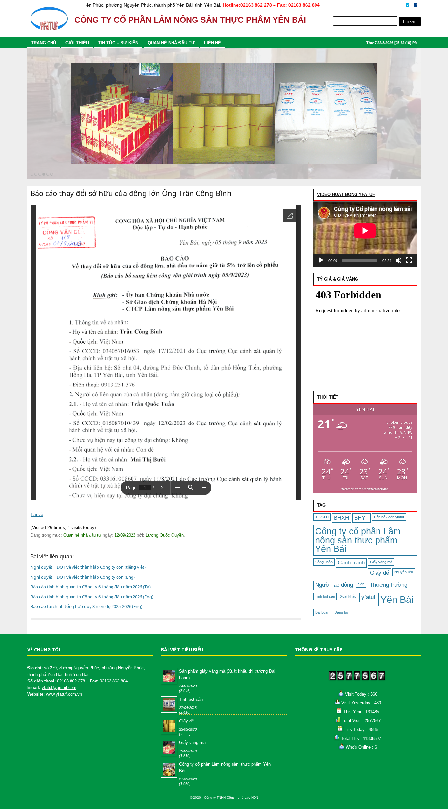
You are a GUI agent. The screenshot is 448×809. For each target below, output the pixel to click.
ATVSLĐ (322, 517)
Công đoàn (324, 562)
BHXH (341, 518)
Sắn (361, 584)
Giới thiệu (77, 42)
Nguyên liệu (403, 572)
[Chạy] (321, 260)
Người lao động (334, 585)
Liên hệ (212, 42)
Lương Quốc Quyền (165, 535)
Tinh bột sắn (325, 596)
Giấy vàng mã (381, 562)
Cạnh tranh (351, 563)
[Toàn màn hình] (409, 260)
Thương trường (388, 585)
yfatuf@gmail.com (59, 687)
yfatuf (368, 597)
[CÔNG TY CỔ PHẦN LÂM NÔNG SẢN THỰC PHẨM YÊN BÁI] (49, 21)
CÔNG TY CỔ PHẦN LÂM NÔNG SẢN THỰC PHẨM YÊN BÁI (190, 20)
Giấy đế (379, 573)
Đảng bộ (341, 612)
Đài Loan (322, 612)
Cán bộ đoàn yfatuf (389, 517)
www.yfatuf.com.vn (64, 694)
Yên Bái (396, 599)
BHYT (361, 518)
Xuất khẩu (348, 596)
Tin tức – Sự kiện (118, 42)
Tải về (37, 514)
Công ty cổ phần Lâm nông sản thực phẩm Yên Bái (357, 540)
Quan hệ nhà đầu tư (171, 42)
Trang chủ (43, 42)
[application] (365, 234)
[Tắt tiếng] (398, 260)
